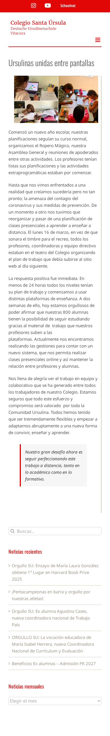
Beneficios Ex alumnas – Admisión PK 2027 (54, 663)
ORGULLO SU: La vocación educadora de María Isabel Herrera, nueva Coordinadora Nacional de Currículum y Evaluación (53, 644)
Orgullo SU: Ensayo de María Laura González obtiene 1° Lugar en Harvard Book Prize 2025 (55, 572)
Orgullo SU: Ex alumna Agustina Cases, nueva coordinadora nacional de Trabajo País (51, 617)
